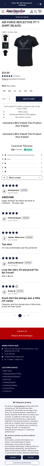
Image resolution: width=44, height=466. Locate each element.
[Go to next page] (29, 315)
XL (20, 91)
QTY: (4, 99)
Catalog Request (9, 382)
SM (4, 91)
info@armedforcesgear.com (14, 357)
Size (8, 86)
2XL (25, 91)
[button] (7, 76)
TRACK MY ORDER (22, 17)
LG (15, 91)
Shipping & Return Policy (12, 374)
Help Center (7, 371)
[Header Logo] (15, 11)
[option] (25, 4)
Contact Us (22, 331)
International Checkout (11, 377)
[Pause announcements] (40, 4)
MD (9, 91)
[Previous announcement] (5, 4)
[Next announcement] (37, 4)
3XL (31, 91)
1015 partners (19, 406)
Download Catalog (10, 385)
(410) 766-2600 (10, 354)
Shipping (5, 79)
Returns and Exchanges (22, 336)
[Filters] (4, 177)
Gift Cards (7, 380)
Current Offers (8, 388)
